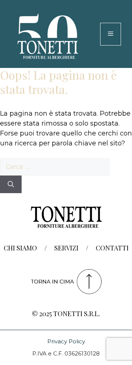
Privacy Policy (66, 341)
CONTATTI (112, 247)
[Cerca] (11, 184)
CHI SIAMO (20, 247)
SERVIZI (66, 247)
